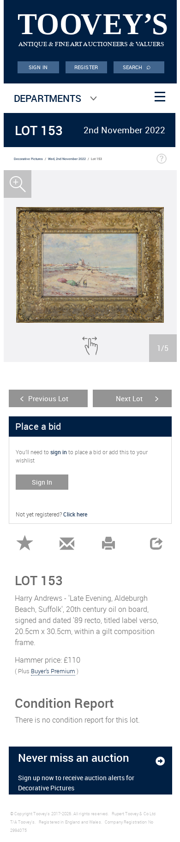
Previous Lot (48, 398)
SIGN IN (38, 67)
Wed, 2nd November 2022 (67, 159)
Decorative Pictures (28, 159)
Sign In (42, 482)
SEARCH (137, 66)
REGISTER (86, 67)
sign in (58, 452)
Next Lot (129, 398)
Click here (75, 514)
